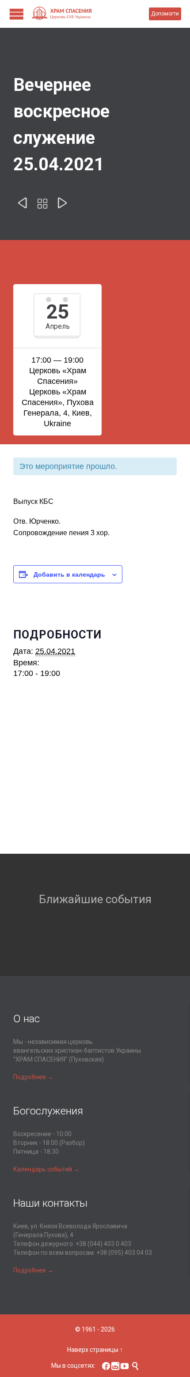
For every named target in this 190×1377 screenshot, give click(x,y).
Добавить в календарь (69, 574)
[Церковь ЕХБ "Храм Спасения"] (90, 14)
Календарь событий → (46, 1169)
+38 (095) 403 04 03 (124, 1252)
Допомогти (165, 14)
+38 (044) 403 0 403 (103, 1243)
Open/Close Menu (16, 14)
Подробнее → (33, 1077)
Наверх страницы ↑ (95, 1349)
